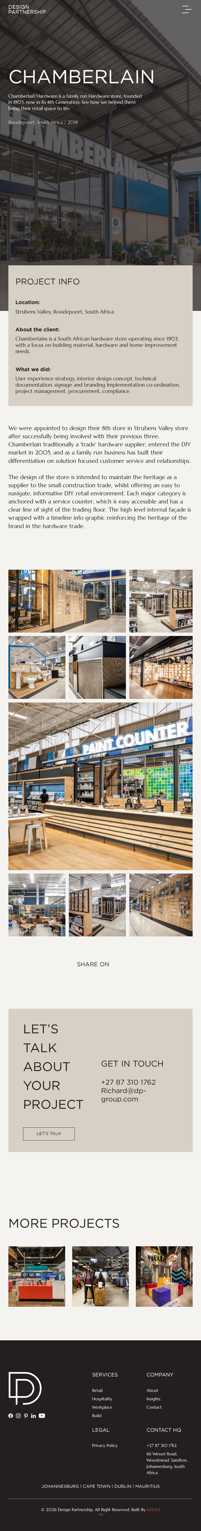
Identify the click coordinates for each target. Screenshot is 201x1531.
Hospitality (102, 1398)
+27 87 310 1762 (128, 1082)
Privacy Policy (105, 1445)
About (152, 1390)
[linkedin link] (33, 1415)
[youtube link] (42, 1415)
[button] (187, 9)
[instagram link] (18, 1415)
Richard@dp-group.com (123, 1095)
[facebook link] (10, 1415)
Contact (154, 1407)
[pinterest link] (26, 1415)
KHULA (129, 1512)
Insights (153, 1398)
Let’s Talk (49, 1134)
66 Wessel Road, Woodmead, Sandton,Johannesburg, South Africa (167, 1463)
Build (97, 1415)
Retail (97, 1390)
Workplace (102, 1407)
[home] (27, 9)
